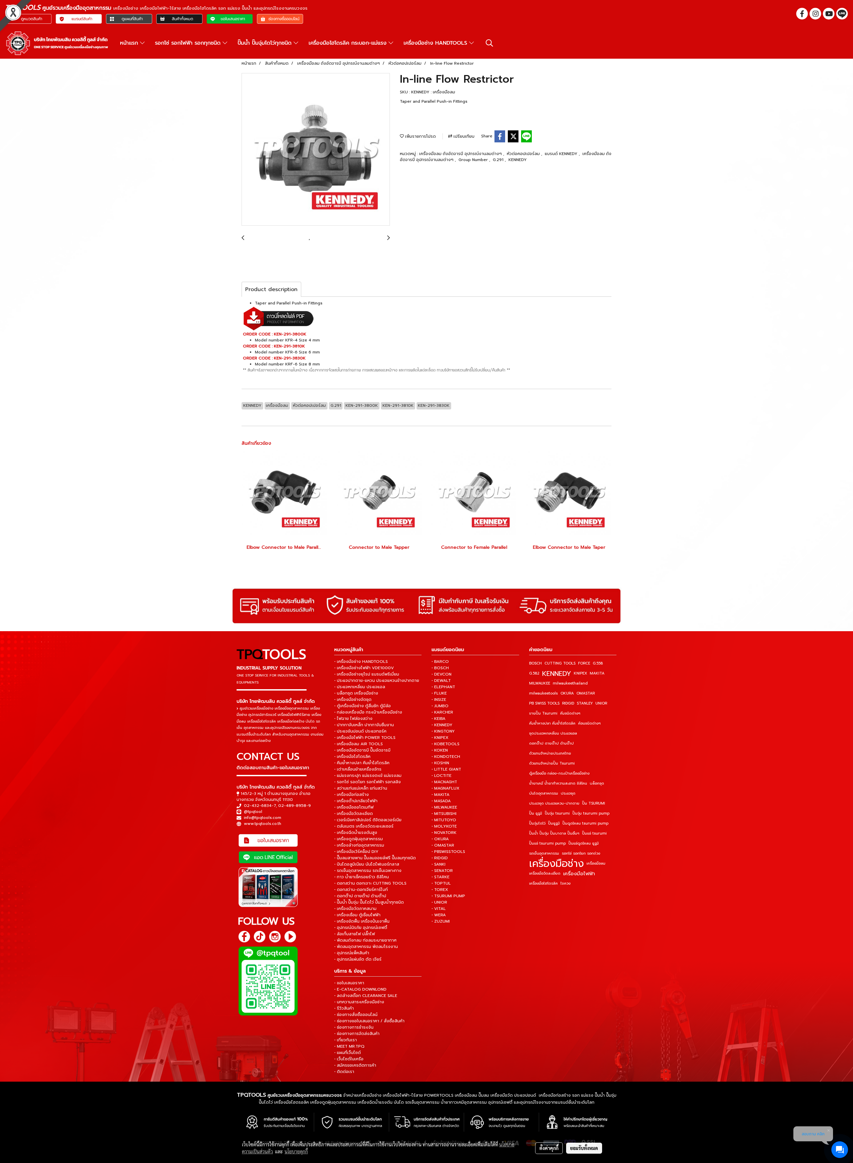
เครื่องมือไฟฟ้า (579, 873)
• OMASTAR (442, 845)
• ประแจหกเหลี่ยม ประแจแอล (359, 687)
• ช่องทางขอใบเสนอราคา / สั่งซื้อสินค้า (369, 1021)
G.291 (499, 160)
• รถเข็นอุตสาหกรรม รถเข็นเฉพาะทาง (368, 871)
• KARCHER (442, 712)
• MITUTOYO (443, 820)
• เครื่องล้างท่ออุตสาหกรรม (359, 845)
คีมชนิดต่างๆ (570, 713)
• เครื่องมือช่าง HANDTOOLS (361, 662)
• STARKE (440, 877)
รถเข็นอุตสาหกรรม (544, 853)
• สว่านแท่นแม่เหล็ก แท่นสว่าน (360, 788)
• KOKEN (439, 750)
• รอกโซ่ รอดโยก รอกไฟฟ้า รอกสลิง (367, 782)
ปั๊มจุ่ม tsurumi (557, 813)
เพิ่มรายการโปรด (420, 136)
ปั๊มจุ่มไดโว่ (537, 823)
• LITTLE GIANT (446, 769)
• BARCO (440, 662)
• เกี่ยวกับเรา (345, 1040)
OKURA (567, 693)
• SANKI (438, 864)
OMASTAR (585, 693)
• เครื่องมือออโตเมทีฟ (354, 807)
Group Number (473, 160)
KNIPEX (580, 673)
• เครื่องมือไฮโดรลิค (352, 757)
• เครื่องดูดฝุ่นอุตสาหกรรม (358, 839)
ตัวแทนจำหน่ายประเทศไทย (550, 753)
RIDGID (568, 703)
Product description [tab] (271, 289)
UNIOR (601, 703)
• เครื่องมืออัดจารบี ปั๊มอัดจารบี (362, 750)
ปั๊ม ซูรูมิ (535, 813)
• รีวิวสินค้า (344, 1008)
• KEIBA (438, 719)
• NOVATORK (443, 833)
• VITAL (438, 909)
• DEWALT (441, 681)
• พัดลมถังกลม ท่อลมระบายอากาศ (365, 940)
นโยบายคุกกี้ (296, 1151)
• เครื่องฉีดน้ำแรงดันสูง (355, 833)
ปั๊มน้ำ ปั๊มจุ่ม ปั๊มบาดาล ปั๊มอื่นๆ (554, 833)
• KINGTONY (443, 731)
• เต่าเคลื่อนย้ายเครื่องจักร (358, 769)
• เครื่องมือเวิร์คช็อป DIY (356, 852)
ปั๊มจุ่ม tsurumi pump (590, 813)
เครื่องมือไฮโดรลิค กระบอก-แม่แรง (349, 43)
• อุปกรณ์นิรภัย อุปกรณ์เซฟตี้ (360, 928)
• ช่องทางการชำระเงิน (354, 1027)
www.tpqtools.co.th (262, 824)
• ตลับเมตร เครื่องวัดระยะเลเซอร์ (364, 826)
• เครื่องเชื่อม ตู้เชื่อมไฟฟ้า (357, 915)
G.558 (598, 663)
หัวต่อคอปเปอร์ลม (524, 154)
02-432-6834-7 (260, 806)
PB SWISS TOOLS (544, 703)
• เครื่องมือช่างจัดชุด (353, 700)
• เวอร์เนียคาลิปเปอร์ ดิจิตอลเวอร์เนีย (368, 820)
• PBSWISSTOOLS (448, 852)
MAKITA (597, 673)
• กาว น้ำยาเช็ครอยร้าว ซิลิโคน (361, 877)
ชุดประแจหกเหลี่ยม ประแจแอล (553, 733)
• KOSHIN (440, 763)
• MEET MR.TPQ (349, 1046)
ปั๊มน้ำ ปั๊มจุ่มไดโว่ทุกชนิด (266, 43)
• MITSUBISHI (443, 814)
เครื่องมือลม (595, 863)
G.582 (534, 673)
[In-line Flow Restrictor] (316, 149)
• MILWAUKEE (444, 807)
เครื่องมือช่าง (556, 864)
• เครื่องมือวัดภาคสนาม (355, 909)
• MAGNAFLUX (445, 788)
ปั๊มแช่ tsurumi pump (547, 843)
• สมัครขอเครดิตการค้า (355, 1065)
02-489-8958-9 (294, 806)
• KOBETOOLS (445, 744)
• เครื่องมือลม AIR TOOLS (358, 744)
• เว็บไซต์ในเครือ (349, 1059)
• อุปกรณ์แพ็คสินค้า (351, 953)
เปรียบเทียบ (463, 136)
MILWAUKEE (539, 683)
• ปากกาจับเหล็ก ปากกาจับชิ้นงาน (364, 725)
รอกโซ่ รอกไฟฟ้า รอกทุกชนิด (189, 43)
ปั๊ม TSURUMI (593, 803)
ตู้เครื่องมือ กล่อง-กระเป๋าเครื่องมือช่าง (559, 773)
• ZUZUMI (440, 921)
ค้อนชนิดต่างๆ (589, 723)
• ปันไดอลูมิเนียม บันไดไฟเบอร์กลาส (366, 864)
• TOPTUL (441, 883)
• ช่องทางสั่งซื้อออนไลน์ (356, 1015)
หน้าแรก (130, 43)
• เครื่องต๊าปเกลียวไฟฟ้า (356, 801)
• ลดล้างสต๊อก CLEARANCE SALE (365, 996)
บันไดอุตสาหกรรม (543, 793)
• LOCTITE (441, 776)
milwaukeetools (543, 693)
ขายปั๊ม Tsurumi (543, 713)
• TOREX (439, 890)
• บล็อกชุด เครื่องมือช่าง (356, 693)
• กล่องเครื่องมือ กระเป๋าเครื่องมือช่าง (368, 712)
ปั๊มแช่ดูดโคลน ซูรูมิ (583, 843)
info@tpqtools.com (262, 818)
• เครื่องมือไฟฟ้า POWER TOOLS (365, 738)
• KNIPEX (439, 738)
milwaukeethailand (570, 683)
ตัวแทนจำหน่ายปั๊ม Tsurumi (552, 763)
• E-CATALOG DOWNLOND (360, 989)
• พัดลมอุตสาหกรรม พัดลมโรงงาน (366, 947)
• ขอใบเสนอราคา (349, 983)
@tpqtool (253, 812)
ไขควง (565, 883)
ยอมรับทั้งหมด (584, 1148)
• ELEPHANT (443, 687)
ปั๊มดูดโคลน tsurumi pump (585, 823)
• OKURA (440, 839)
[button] (489, 43)
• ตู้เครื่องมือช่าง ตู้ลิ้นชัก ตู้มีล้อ (362, 706)
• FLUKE (439, 693)
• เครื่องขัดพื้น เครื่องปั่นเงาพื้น (362, 921)
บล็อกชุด (597, 783)
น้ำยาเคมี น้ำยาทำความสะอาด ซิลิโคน (558, 783)
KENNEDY (517, 160)
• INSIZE (438, 700)
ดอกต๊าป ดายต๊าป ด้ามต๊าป (551, 743)
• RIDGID (439, 858)
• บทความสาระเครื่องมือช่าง (359, 1002)
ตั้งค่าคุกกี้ (548, 1148)
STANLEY (585, 703)
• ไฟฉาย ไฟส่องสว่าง (353, 719)
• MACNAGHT (444, 782)
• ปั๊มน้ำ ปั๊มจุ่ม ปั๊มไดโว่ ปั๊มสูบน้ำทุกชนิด (369, 902)
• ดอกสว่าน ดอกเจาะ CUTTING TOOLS (370, 883)
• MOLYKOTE (444, 826)
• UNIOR (439, 902)
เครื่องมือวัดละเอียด (544, 873)
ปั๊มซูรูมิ (554, 823)
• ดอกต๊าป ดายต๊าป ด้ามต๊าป (360, 896)
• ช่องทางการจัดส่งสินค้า (357, 1034)
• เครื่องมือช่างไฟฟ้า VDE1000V (364, 668)
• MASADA (441, 801)
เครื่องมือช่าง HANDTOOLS (436, 43)
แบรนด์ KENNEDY (562, 154)
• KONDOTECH (445, 757)
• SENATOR (442, 871)
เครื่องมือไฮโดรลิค (543, 883)
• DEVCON (441, 674)
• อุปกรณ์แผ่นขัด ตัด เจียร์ (358, 959)
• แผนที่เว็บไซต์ (347, 1053)
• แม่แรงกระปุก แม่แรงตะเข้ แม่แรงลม (368, 776)
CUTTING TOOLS (559, 663)
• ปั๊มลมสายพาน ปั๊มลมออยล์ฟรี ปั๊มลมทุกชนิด (375, 858)
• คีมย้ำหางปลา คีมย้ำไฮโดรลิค (362, 763)
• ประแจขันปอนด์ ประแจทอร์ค (360, 731)
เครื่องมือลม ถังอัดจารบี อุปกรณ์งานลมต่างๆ (461, 154)
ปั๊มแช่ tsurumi (594, 833)
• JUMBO (439, 706)
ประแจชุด (568, 793)
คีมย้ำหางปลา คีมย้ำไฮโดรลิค (552, 723)
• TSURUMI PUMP (448, 896)
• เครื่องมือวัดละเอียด (353, 814)
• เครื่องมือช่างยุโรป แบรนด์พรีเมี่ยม (366, 674)
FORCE (584, 663)
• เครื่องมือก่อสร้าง (351, 795)
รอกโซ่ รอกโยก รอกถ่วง (581, 853)
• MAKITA (440, 795)
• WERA (438, 915)
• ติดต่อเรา (344, 1072)
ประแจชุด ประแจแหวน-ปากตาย (554, 803)
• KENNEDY (441, 725)
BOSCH (535, 663)
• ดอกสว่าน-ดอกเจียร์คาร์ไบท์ (361, 890)
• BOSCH (440, 668)
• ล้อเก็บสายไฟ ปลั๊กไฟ (354, 934)
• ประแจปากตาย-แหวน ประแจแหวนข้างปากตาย (376, 681)
